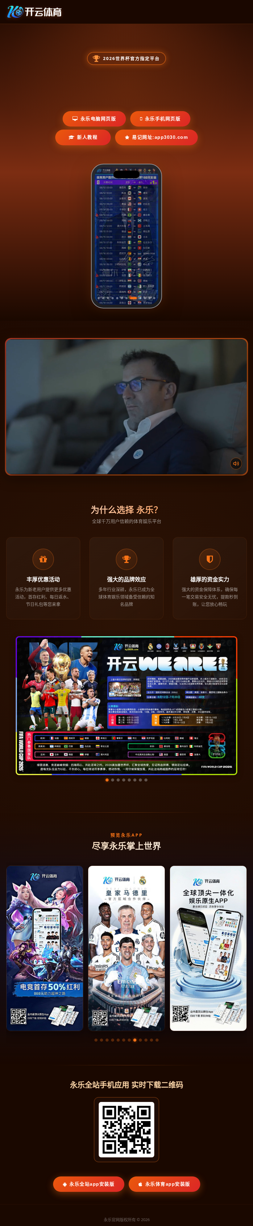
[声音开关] (236, 463)
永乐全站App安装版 (91, 1125)
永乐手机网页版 (163, 118)
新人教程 (87, 137)
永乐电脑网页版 (98, 118)
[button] (95, 981)
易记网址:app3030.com (160, 137)
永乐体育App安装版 (167, 1125)
